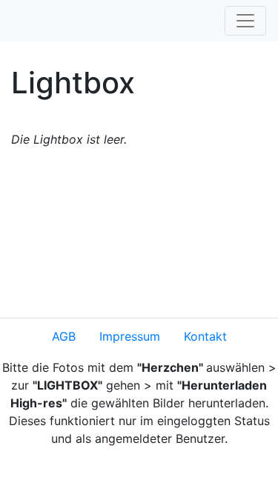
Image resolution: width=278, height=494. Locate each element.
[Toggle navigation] (245, 21)
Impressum (129, 336)
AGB (64, 336)
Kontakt (205, 336)
